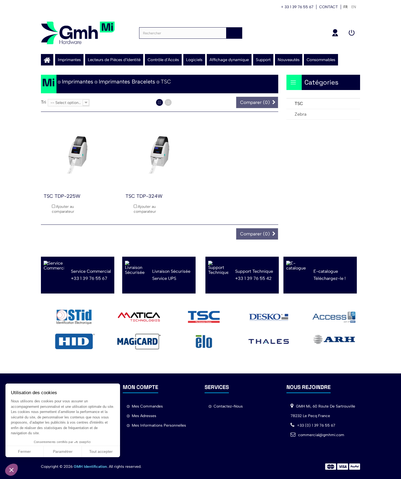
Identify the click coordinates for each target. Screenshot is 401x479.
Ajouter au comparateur (63, 209)
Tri (43, 102)
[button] (11, 469)
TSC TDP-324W (143, 196)
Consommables (321, 59)
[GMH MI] (78, 32)
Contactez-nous (228, 406)
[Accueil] (47, 59)
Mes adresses (144, 416)
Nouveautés (289, 59)
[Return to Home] (48, 84)
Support (263, 59)
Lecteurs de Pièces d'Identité (114, 59)
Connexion (352, 33)
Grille (159, 102)
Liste (168, 102)
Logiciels (194, 59)
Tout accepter (101, 451)
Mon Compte (336, 33)
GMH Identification (90, 466)
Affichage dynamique (229, 59)
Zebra (300, 114)
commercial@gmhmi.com (321, 435)
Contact (328, 7)
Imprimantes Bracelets (127, 81)
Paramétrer (63, 451)
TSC (299, 103)
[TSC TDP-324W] (159, 154)
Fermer (24, 451)
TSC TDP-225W (62, 196)
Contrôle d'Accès (163, 59)
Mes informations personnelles (159, 425)
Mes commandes (147, 406)
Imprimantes (69, 59)
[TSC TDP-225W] (78, 154)
